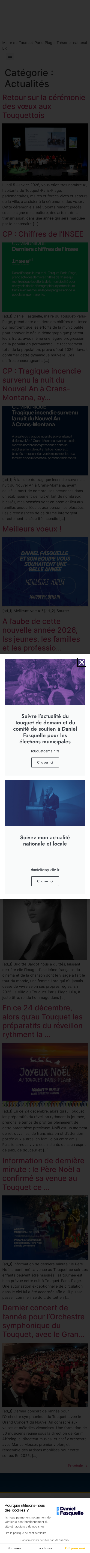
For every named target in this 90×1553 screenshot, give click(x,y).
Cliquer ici (45, 762)
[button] (81, 662)
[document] (45, 776)
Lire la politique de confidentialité (25, 1533)
